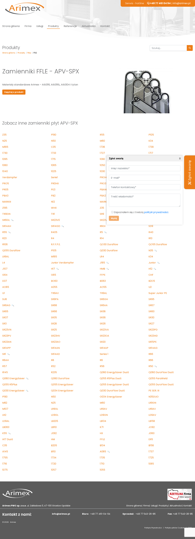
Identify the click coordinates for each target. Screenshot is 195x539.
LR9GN (152, 403)
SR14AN (55, 348)
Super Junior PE (158, 293)
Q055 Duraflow (11, 250)
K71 (102, 427)
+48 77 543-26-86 (145, 513)
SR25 (54, 329)
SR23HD (153, 336)
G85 (53, 275)
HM (53, 439)
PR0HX (55, 183)
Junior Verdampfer (62, 262)
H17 (53, 268)
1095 (4, 159)
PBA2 (103, 195)
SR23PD (153, 329)
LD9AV (152, 415)
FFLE (102, 439)
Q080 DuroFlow (60, 378)
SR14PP (6, 348)
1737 (151, 451)
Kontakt (105, 26)
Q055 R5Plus (9, 384)
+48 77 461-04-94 (100, 513)
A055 (54, 287)
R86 (151, 354)
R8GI (102, 226)
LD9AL (5, 421)
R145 (5, 372)
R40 (151, 232)
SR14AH (6, 226)
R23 (4, 238)
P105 (151, 134)
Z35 (4, 134)
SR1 (4, 354)
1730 (4, 153)
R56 (102, 366)
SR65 (5, 311)
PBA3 (5, 195)
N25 (4, 141)
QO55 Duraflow (158, 244)
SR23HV (55, 336)
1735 (102, 457)
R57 (4, 366)
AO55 (103, 287)
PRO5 (5, 183)
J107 (4, 268)
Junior (152, 262)
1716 (4, 463)
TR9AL (103, 293)
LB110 (54, 427)
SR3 (4, 323)
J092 (54, 433)
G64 (4, 275)
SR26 (103, 323)
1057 (53, 470)
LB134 (103, 421)
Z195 (4, 208)
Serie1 (54, 177)
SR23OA (104, 336)
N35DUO (154, 396)
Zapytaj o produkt (13, 92)
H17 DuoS (7, 439)
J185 (103, 262)
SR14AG (153, 348)
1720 (53, 463)
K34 (151, 141)
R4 (52, 238)
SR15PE (153, 342)
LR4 (102, 256)
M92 (4, 403)
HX (101, 433)
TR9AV (55, 293)
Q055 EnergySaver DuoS (114, 384)
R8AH (5, 360)
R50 (151, 366)
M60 (102, 141)
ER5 (151, 439)
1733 (53, 153)
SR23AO (55, 342)
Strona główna (11, 26)
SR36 (103, 317)
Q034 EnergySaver (62, 390)
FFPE (102, 275)
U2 (150, 287)
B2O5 (152, 281)
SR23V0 (55, 220)
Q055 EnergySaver (62, 384)
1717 (151, 153)
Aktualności (89, 26)
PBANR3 (104, 189)
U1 (3, 293)
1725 (151, 457)
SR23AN (6, 342)
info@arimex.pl (181, 3)
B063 (103, 281)
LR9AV (103, 409)
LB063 (5, 427)
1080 (5, 165)
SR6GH (104, 299)
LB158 (152, 421)
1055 (102, 470)
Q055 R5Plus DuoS (110, 378)
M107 (5, 409)
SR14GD (56, 226)
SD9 (151, 226)
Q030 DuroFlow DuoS (112, 390)
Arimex (13, 522)
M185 (5, 147)
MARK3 (104, 201)
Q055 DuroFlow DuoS (161, 384)
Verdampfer (9, 177)
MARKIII (6, 201)
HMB (103, 268)
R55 (102, 134)
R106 (5, 244)
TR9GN (6, 214)
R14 (102, 238)
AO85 (5, 287)
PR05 (5, 189)
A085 (103, 451)
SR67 (151, 305)
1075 (5, 470)
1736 (102, 147)
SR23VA (104, 329)
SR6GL (6, 220)
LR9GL (54, 409)
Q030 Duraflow (109, 250)
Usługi (39, 26)
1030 (102, 171)
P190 (53, 134)
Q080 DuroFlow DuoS (161, 372)
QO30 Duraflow (109, 244)
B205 (54, 445)
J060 (151, 433)
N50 (53, 141)
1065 (53, 165)
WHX (54, 208)
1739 (151, 147)
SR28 (54, 323)
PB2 (53, 195)
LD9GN (104, 415)
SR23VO (104, 220)
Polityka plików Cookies (175, 528)
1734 (53, 457)
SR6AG (6, 305)
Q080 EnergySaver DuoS (114, 372)
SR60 (151, 311)
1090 (102, 159)
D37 (4, 281)
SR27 (151, 323)
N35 (151, 250)
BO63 (54, 281)
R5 (101, 232)
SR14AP (104, 348)
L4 (3, 262)
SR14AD (55, 354)
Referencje (70, 26)
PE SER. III (154, 390)
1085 (151, 463)
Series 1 (104, 354)
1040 (5, 171)
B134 (102, 445)
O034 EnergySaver (111, 396)
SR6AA (104, 305)
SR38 (103, 311)
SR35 (54, 317)
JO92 (152, 427)
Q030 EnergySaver (13, 390)
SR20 (103, 342)
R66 (151, 360)
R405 (54, 232)
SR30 (151, 317)
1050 (102, 165)
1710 (102, 463)
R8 (52, 360)
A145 (5, 451)
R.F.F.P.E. (55, 244)
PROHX (104, 177)
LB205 (54, 421)
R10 (150, 238)
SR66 (54, 311)
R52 (53, 366)
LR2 (4, 415)
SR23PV (6, 336)
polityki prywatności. (156, 212)
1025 (53, 171)
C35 (53, 147)
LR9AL (5, 256)
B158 (151, 445)
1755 (5, 457)
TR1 (53, 214)
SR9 (102, 214)
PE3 (53, 189)
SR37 (5, 317)
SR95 (151, 299)
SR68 (54, 305)
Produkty (53, 26)
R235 (54, 372)
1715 (53, 159)
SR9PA (54, 299)
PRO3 (103, 183)
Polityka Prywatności (153, 528)
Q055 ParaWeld (158, 378)
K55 (4, 433)
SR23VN (6, 329)
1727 (102, 153)
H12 (151, 268)
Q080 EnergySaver (13, 378)
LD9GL (54, 415)
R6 (101, 360)
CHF (151, 275)
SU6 (4, 299)
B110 (53, 451)
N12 (53, 201)
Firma (28, 26)
